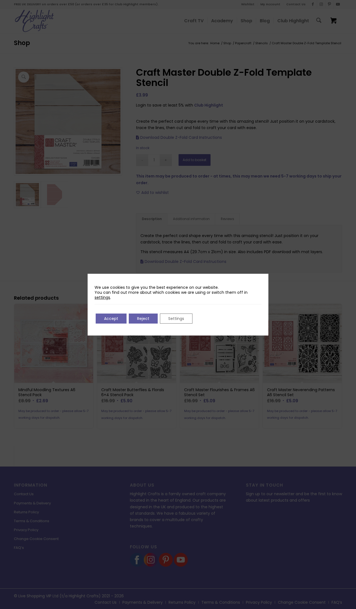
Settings (176, 318)
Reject (143, 318)
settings (102, 297)
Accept (111, 318)
